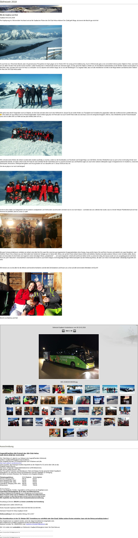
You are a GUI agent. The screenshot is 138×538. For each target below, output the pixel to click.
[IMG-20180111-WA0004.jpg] (97, 416)
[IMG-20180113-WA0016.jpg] (31, 394)
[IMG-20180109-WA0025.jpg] (45, 416)
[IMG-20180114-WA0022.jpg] (110, 426)
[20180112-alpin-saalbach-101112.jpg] (113, 405)
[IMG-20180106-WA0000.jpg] (8, 394)
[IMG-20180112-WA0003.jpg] (125, 416)
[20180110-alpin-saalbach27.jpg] (66, 405)
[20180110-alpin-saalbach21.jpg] (127, 394)
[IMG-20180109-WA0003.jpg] (19, 416)
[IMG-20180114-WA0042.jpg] (82, 437)
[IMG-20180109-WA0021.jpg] (32, 416)
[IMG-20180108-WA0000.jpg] (126, 405)
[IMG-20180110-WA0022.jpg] (56, 416)
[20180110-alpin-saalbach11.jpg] (75, 394)
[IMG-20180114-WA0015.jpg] (51, 426)
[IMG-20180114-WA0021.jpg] (96, 426)
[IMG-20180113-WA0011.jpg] (28, 426)
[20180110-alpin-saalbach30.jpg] (83, 405)
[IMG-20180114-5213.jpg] (39, 426)
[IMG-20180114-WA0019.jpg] (80, 426)
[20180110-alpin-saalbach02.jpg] (59, 394)
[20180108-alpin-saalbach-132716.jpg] (45, 394)
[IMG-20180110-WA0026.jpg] (84, 416)
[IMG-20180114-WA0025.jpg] (123, 426)
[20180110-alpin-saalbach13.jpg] (92, 394)
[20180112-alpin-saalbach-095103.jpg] (99, 405)
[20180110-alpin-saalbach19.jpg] (110, 394)
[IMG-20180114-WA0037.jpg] (55, 437)
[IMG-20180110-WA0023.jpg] (70, 416)
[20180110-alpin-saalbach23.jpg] (31, 405)
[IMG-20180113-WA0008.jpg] (14, 426)
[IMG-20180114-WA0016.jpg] (65, 426)
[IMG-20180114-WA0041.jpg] (69, 437)
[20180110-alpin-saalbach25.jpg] (48, 405)
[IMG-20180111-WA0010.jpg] (111, 416)
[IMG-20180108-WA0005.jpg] (10, 416)
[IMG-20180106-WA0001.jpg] (20, 394)
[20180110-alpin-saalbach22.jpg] (13, 405)
